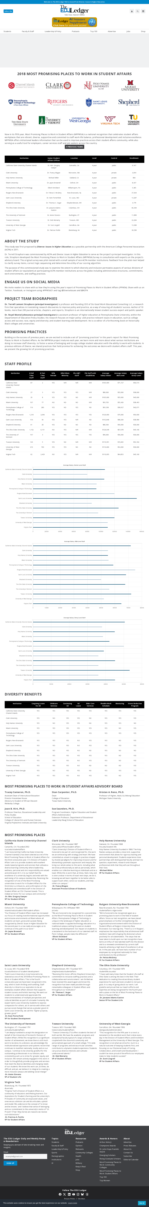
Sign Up (10, 1163)
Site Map (81, 1199)
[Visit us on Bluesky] (82, 1194)
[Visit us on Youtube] (73, 1194)
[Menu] (143, 11)
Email (6, 1152)
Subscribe (8, 11)
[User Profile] (132, 11)
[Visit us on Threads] (87, 1194)
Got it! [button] (142, 1203)
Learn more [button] (72, 1203)
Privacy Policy (69, 1199)
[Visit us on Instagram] (78, 1194)
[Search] (137, 11)
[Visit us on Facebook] (60, 1194)
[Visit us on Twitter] (64, 1194)
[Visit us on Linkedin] (69, 1194)
